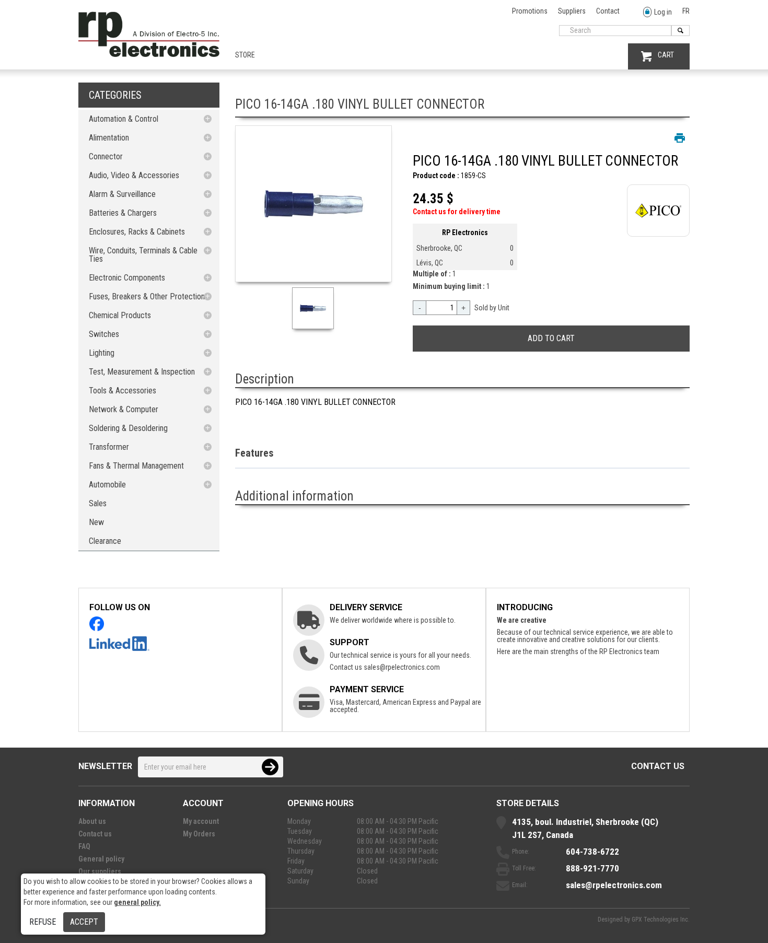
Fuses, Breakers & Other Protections (148, 296)
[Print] (679, 138)
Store (245, 55)
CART (666, 55)
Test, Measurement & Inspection (142, 372)
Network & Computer (123, 409)
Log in (663, 12)
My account (201, 821)
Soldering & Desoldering (128, 428)
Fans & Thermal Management (136, 466)
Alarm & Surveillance (122, 194)
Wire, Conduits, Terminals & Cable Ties (143, 255)
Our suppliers (99, 871)
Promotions (530, 11)
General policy (101, 859)
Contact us (657, 766)
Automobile (107, 485)
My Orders (199, 834)
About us (92, 821)
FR (686, 11)
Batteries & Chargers (123, 213)
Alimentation (109, 138)
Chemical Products (120, 315)
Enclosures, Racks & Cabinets (137, 232)
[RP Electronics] (148, 54)
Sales (98, 503)
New (96, 522)
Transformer (109, 447)
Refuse (42, 922)
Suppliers (572, 11)
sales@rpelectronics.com (402, 667)
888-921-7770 (592, 868)
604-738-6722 (592, 851)
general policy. (137, 902)
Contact (608, 11)
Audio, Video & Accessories (134, 175)
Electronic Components (127, 278)
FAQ (84, 846)
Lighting (101, 353)
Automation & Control (123, 119)
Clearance (105, 541)
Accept (84, 922)
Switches (104, 334)
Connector (106, 156)
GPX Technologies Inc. (661, 919)
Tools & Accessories (122, 390)
